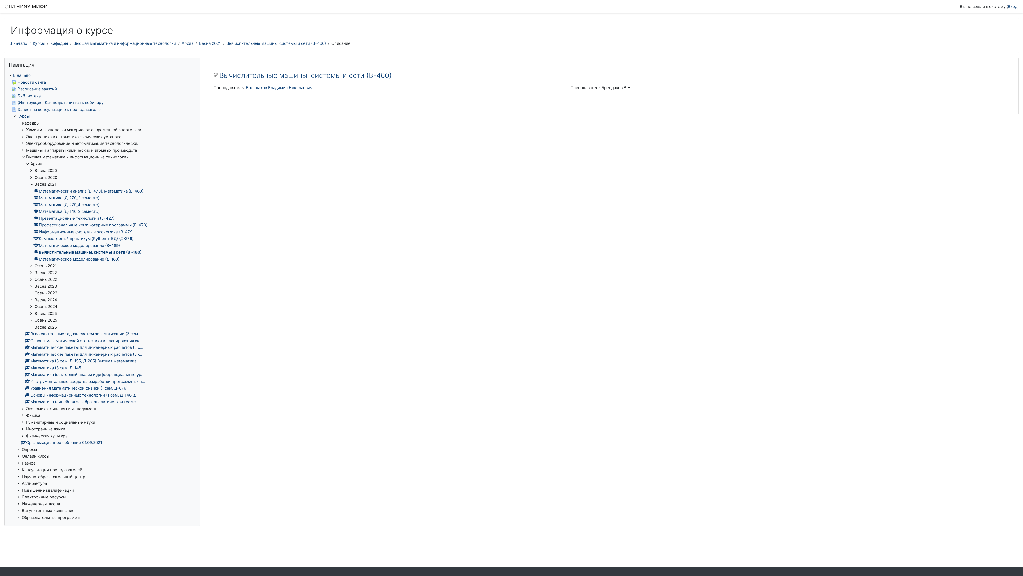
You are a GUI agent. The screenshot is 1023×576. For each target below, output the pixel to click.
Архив (187, 43)
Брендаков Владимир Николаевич (279, 87)
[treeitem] (102, 297)
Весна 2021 (210, 43)
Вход (1012, 6)
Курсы (39, 43)
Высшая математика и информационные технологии (125, 43)
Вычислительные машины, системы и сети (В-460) (276, 43)
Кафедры (59, 43)
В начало (18, 43)
